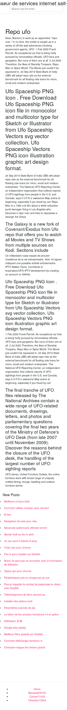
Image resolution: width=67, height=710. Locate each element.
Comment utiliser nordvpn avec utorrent (26, 508)
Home (37, 689)
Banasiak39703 (37, 692)
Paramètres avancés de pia (19, 607)
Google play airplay (15, 627)
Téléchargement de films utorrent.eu (24, 594)
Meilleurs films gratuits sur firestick (23, 634)
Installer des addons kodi (18, 601)
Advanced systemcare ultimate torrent (25, 527)
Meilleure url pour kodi (16, 501)
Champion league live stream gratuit (24, 647)
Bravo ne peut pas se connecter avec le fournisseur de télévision (33, 562)
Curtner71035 (37, 696)
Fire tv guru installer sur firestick (22, 554)
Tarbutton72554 (37, 700)
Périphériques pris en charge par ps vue (26, 577)
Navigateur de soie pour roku (20, 521)
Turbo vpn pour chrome (17, 547)
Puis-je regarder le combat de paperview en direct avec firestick (32, 586)
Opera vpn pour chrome (17, 571)
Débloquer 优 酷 (13, 621)
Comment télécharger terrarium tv (23, 640)
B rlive (7, 514)
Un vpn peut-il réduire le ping (20, 541)
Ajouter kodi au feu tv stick (19, 534)
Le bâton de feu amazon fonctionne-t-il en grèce (31, 614)
